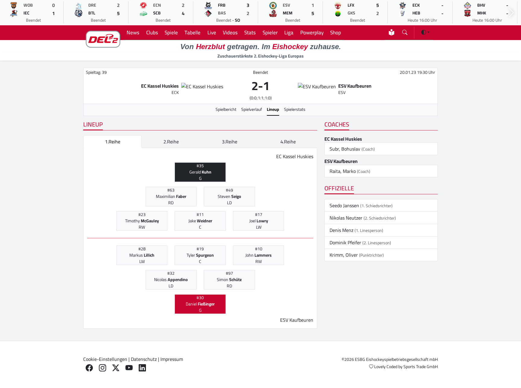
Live (211, 32)
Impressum (171, 359)
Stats (250, 32)
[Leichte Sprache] (391, 32)
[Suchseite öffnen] (405, 31)
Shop (335, 32)
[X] (116, 368)
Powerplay (312, 32)
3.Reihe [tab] (229, 141)
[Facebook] (89, 368)
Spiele (171, 32)
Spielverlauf (251, 109)
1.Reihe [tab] (112, 141)
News (133, 32)
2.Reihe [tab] (171, 141)
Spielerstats (294, 109)
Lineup (273, 109)
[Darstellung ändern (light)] (425, 32)
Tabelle (193, 32)
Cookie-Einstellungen (105, 359)
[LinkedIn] (142, 368)
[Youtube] (129, 368)
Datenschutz (144, 359)
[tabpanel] (200, 238)
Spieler (270, 32)
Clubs (152, 32)
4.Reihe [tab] (288, 141)
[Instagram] (102, 368)
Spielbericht (226, 109)
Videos (230, 32)
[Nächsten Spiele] (511, 12)
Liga (288, 32)
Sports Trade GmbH (420, 367)
